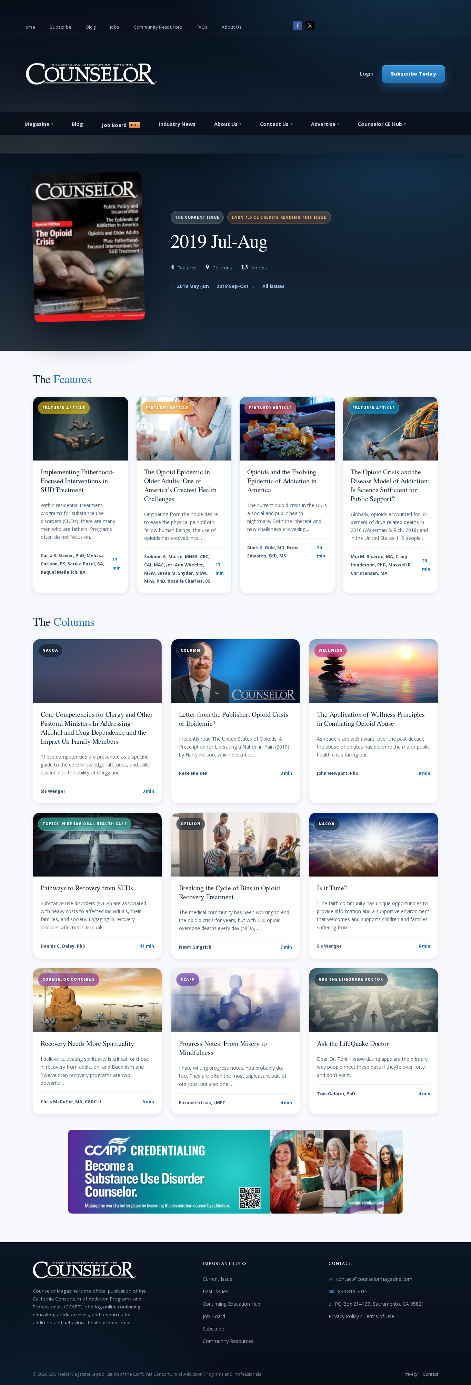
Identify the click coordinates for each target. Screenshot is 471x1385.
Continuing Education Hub (231, 1303)
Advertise (323, 124)
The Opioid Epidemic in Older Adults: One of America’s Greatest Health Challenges (180, 485)
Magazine (36, 124)
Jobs (114, 27)
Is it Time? (332, 887)
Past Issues (215, 1291)
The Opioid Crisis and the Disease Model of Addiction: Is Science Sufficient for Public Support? (390, 485)
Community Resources (158, 27)
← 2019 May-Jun (190, 286)
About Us (231, 27)
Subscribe (60, 27)
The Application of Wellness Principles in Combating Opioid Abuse (370, 719)
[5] (235, 1211)
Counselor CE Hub (380, 124)
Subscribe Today (413, 73)
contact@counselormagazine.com (374, 1279)
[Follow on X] (309, 25)
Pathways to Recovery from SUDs (87, 887)
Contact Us (274, 124)
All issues (273, 286)
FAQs (202, 27)
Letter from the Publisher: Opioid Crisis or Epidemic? (234, 719)
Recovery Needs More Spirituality (87, 1043)
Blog (91, 27)
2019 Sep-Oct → (236, 286)
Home (29, 27)
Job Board (114, 125)
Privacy (410, 1374)
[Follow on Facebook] (297, 25)
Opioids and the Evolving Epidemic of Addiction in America (282, 480)
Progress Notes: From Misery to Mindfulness (223, 1048)
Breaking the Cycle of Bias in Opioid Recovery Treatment (229, 892)
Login (366, 73)
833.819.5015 (353, 1291)
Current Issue (217, 1279)
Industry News (177, 124)
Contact (430, 1374)
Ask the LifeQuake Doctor (353, 1043)
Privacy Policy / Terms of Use (361, 1316)
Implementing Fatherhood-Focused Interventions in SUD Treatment (77, 480)
